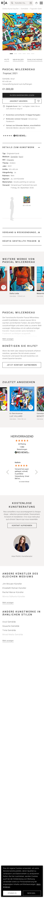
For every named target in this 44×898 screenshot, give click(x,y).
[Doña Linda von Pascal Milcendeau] (22, 278)
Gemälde (24, 9)
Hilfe (6, 60)
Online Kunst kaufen (10, 9)
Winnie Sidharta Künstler (13, 596)
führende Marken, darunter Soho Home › (21, 128)
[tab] (22, 147)
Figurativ (10, 160)
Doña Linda (14, 293)
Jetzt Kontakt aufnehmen (22, 365)
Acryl (21, 157)
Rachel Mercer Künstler (13, 592)
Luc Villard (16, 416)
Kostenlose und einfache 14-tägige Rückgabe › (23, 115)
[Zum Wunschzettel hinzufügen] (38, 101)
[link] (30, 3)
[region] (22, 472)
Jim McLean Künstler (12, 584)
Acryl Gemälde (9, 622)
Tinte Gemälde (9, 630)
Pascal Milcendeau (18, 69)
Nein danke (32, 893)
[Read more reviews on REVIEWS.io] (22, 452)
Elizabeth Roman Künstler (14, 588)
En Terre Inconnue (16, 413)
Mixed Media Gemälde (12, 634)
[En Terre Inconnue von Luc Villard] (22, 399)
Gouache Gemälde (10, 626)
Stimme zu (12, 893)
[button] (41, 3)
